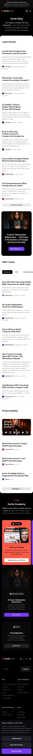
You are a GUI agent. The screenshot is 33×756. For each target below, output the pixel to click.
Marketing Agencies (23, 684)
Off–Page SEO (6, 689)
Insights (13, 122)
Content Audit (21, 717)
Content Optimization (18, 93)
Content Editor (21, 712)
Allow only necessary (16, 745)
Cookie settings (16, 738)
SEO (16, 272)
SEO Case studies (19, 396)
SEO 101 (4, 692)
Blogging (16, 345)
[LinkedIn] (24, 659)
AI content (5, 687)
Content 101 (20, 687)
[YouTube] (30, 659)
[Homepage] (5, 11)
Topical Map (20, 715)
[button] (30, 11)
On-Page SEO (6, 698)
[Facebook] (21, 659)
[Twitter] (27, 659)
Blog (11, 11)
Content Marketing (22, 692)
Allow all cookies (16, 751)
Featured (7, 272)
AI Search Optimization (18, 66)
